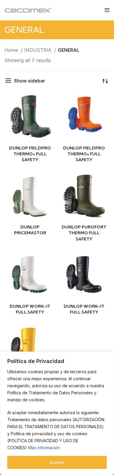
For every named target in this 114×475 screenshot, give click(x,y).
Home (11, 50)
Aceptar (57, 462)
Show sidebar (29, 81)
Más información (44, 447)
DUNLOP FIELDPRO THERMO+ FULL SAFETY (30, 153)
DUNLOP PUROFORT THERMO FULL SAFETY (84, 232)
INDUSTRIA (38, 50)
